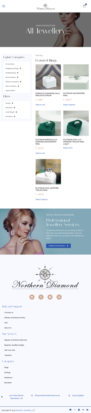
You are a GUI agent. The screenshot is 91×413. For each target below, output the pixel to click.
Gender (8, 103)
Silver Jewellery (11, 86)
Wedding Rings (11, 73)
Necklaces (8, 377)
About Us (7, 328)
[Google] (59, 297)
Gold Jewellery (11, 77)
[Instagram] (41, 297)
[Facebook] (32, 297)
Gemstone (9, 116)
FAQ (6, 323)
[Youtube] (50, 297)
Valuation (8, 355)
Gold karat (9, 107)
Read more (67, 148)
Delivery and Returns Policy (14, 318)
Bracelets (8, 383)
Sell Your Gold (9, 350)
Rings (6, 367)
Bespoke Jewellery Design (14, 345)
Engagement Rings (12, 68)
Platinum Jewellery (12, 82)
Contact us (8, 312)
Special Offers (10, 90)
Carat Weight (10, 112)
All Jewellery (10, 64)
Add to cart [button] (40, 105)
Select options (69, 105)
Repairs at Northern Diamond (15, 340)
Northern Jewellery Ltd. (25, 410)
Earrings (7, 372)
